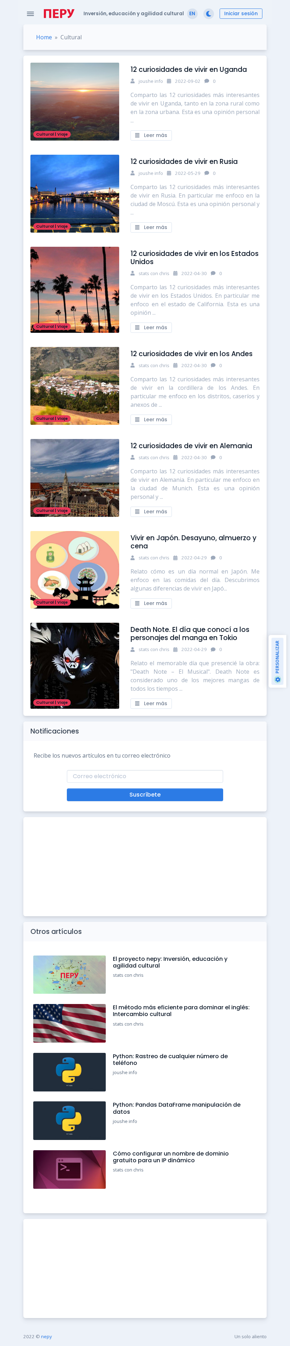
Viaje (62, 134)
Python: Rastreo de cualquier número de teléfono (170, 1059)
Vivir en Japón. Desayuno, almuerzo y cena (193, 542)
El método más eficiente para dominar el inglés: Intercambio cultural (181, 1010)
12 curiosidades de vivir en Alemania (191, 446)
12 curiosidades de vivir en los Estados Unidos (194, 258)
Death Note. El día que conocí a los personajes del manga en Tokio (189, 634)
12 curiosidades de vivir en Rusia (184, 161)
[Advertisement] (145, 866)
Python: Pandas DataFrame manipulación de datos (176, 1108)
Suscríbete (145, 795)
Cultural (45, 134)
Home (44, 37)
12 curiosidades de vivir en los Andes (191, 354)
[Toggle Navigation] (30, 14)
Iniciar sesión (241, 13)
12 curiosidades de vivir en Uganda (188, 69)
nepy (46, 1336)
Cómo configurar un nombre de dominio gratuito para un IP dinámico (171, 1157)
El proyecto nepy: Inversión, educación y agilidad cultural (170, 962)
